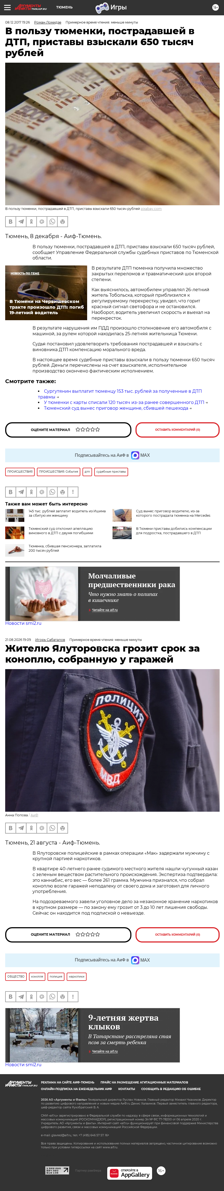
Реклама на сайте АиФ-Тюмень (67, 1082)
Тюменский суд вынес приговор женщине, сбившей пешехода (116, 408)
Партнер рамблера (88, 1170)
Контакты (126, 1089)
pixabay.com (151, 209)
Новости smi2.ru (23, 623)
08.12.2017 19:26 (17, 22)
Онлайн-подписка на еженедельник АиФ (76, 1089)
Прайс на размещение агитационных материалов (144, 1082)
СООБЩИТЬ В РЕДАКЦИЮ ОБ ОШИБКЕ (171, 1089)
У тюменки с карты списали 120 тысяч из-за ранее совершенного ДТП (124, 402)
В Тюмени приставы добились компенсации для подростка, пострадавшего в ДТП (174, 531)
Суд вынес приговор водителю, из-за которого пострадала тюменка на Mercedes (173, 513)
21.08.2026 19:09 (18, 640)
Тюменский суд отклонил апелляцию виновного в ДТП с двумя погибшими (61, 531)
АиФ (34, 815)
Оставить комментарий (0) (177, 430)
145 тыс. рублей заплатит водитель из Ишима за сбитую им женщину (67, 513)
